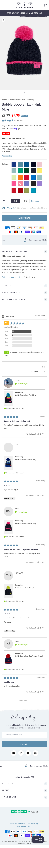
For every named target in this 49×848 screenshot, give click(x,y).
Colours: (5, 164)
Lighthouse (11, 841)
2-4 (15, 200)
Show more (23, 701)
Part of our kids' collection (12, 277)
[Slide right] (29, 92)
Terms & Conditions (17, 824)
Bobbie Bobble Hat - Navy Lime (26, 588)
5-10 (25, 200)
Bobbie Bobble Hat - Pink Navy (25, 523)
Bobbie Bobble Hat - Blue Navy (25, 459)
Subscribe (24, 744)
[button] (3, 5)
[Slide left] (19, 92)
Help (30, 826)
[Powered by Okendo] (8, 316)
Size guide (35, 201)
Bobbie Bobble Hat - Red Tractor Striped (29, 656)
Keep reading (7, 156)
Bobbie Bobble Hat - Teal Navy (25, 395)
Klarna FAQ (21, 826)
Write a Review (40, 315)
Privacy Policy (32, 824)
